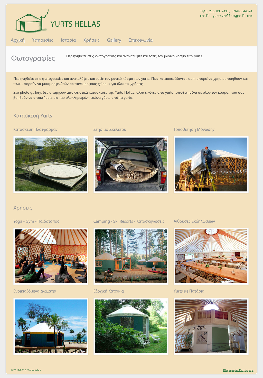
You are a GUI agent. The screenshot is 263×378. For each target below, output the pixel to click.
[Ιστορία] (68, 40)
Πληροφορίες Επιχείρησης (238, 370)
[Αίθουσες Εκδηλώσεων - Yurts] (211, 284)
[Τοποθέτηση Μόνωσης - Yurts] (211, 192)
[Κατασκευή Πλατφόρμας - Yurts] (50, 192)
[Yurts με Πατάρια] (211, 354)
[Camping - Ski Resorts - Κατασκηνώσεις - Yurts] (130, 284)
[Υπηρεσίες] (43, 40)
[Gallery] (114, 40)
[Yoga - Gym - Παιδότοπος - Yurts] (50, 284)
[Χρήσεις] (91, 40)
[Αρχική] (18, 40)
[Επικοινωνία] (141, 40)
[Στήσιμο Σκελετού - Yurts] (130, 192)
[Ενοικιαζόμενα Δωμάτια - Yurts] (50, 354)
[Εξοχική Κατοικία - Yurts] (130, 354)
